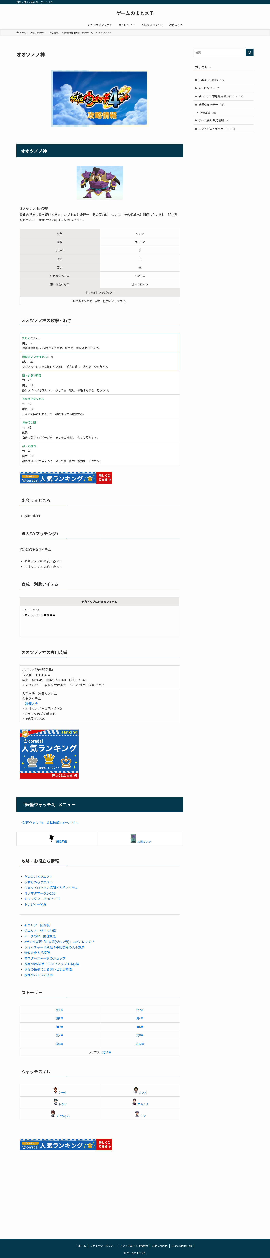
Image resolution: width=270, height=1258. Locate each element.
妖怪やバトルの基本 (38, 974)
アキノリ (142, 1104)
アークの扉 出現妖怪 (40, 936)
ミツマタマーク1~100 (39, 893)
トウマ (63, 1104)
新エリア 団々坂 (37, 925)
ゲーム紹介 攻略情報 (213, 120)
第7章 (59, 1035)
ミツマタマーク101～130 (42, 898)
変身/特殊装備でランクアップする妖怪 (51, 963)
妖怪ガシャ (144, 841)
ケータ (63, 1092)
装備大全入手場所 (37, 952)
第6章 (139, 1027)
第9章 (59, 1044)
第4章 (139, 1018)
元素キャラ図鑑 (211, 80)
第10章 (140, 1044)
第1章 (59, 1010)
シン (143, 1116)
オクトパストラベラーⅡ (216, 129)
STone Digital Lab (182, 1246)
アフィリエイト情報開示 (134, 1246)
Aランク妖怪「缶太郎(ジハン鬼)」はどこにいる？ (59, 941)
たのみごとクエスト (38, 876)
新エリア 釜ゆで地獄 (40, 930)
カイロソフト (209, 88)
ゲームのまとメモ (135, 13)
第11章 (106, 1052)
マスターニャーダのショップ (44, 958)
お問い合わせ (159, 1246)
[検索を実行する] (250, 52)
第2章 (139, 1010)
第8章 (139, 1035)
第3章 (59, 1018)
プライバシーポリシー (103, 1246)
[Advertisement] (135, 1198)
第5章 (59, 1027)
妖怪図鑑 (61, 841)
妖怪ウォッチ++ (211, 104)
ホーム (82, 1246)
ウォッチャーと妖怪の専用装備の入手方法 (54, 947)
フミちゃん (63, 1116)
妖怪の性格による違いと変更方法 (48, 969)
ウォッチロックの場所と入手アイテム (51, 887)
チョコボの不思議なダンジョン (220, 96)
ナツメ (143, 1092)
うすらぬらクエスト (38, 882)
